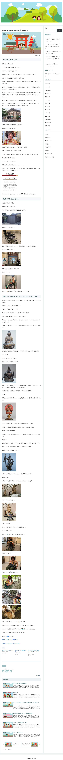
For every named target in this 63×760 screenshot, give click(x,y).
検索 (46, 28)
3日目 (8, 636)
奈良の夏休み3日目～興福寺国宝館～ (11, 643)
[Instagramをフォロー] (6, 671)
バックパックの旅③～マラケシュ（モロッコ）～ (53, 65)
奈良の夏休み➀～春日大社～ (7, 650)
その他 (5, 665)
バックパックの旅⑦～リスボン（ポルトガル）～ (53, 40)
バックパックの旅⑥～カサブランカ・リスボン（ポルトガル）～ (53, 46)
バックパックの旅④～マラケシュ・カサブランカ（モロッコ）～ (33, 652)
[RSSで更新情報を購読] (11, 671)
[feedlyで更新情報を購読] (8, 671)
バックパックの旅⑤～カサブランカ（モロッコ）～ (53, 52)
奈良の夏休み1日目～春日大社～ (10, 639)
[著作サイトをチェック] (3, 671)
